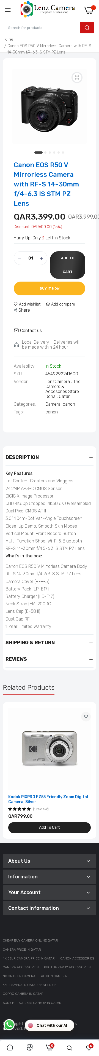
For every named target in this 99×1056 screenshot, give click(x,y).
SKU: (18, 373)
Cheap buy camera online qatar (30, 940)
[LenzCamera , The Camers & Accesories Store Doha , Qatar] (47, 10)
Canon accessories (77, 958)
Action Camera (54, 976)
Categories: (25, 404)
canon (69, 404)
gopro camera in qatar (23, 994)
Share (24, 310)
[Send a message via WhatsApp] (9, 1024)
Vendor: (21, 381)
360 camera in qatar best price (29, 985)
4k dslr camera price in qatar (29, 958)
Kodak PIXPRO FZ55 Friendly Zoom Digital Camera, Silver (48, 799)
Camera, (54, 404)
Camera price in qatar (22, 949)
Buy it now (50, 288)
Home (8, 39)
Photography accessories (67, 967)
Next (89, 770)
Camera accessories (20, 967)
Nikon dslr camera (19, 976)
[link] (86, 716)
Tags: (19, 412)
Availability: (24, 366)
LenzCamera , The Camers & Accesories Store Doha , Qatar (63, 389)
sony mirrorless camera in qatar (32, 1003)
